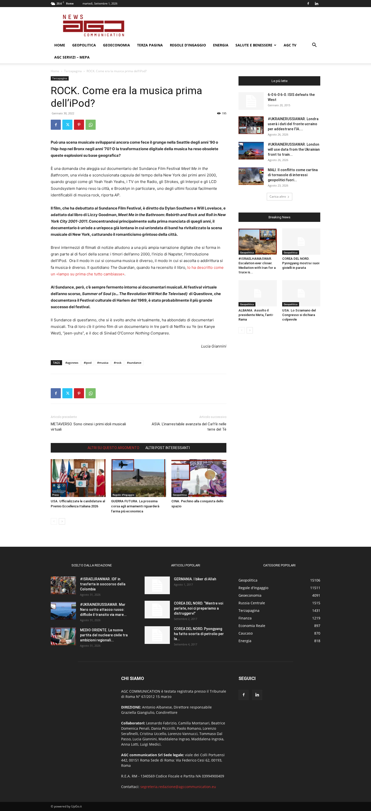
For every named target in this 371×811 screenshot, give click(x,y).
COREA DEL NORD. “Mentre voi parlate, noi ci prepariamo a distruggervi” (198, 608)
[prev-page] (54, 521)
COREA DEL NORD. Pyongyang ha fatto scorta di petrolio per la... (199, 634)
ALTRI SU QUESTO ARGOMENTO (113, 448)
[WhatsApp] (91, 125)
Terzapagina (73, 71)
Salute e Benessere (253, 45)
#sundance (134, 362)
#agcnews (71, 362)
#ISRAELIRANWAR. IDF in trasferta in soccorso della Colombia (102, 584)
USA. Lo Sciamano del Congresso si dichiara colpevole (299, 314)
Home (59, 45)
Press (55, 494)
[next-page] (62, 521)
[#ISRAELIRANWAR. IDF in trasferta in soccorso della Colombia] (63, 585)
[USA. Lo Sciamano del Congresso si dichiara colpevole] (301, 293)
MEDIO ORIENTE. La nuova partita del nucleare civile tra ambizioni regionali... (104, 635)
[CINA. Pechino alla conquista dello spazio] (198, 478)
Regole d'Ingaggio (123, 494)
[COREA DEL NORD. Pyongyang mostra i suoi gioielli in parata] (301, 241)
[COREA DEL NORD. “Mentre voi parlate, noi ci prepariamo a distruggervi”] (157, 609)
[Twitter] (67, 125)
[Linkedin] (316, 3)
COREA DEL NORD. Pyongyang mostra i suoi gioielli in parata (300, 263)
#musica (102, 362)
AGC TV (290, 45)
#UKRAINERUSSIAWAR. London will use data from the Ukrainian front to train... (294, 149)
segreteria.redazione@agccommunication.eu (178, 786)
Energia (220, 45)
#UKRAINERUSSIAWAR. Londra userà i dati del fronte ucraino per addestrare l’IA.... (293, 124)
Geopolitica (84, 45)
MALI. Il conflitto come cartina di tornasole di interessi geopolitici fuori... (293, 175)
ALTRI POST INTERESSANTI (167, 448)
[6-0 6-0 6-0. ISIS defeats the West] (251, 101)
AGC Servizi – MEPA (72, 57)
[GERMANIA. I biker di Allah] (157, 585)
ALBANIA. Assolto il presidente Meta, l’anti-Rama (256, 314)
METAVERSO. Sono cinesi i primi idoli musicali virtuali (88, 427)
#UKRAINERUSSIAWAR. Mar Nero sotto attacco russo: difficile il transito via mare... (103, 610)
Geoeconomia (116, 45)
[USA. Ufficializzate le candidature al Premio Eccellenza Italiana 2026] (78, 478)
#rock (117, 362)
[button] (314, 45)
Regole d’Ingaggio (188, 45)
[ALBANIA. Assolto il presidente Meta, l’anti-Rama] (257, 293)
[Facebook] (308, 3)
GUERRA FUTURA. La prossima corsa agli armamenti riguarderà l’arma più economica (135, 506)
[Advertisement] (228, 25)
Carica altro (278, 196)
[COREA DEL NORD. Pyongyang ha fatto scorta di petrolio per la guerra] (157, 635)
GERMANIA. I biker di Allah (195, 579)
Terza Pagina (150, 45)
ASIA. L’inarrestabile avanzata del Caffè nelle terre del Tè (189, 427)
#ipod (88, 362)
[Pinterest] (79, 125)
